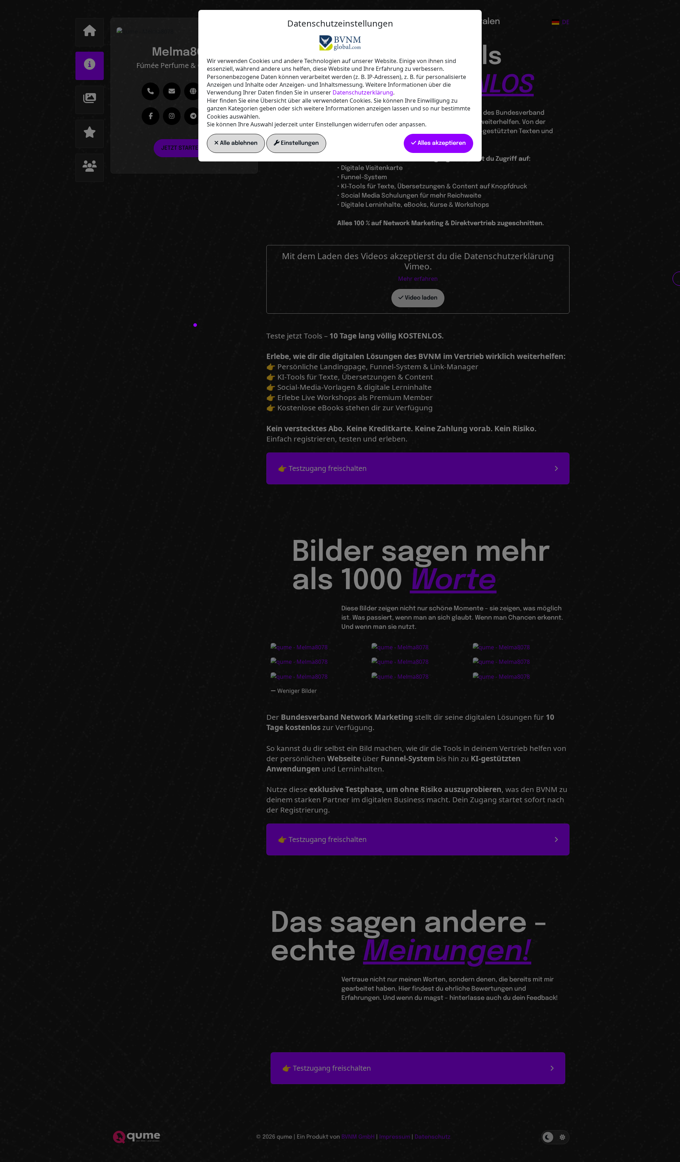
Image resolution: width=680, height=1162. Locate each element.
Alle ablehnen (238, 143)
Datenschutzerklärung (363, 92)
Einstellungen (299, 143)
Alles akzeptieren (441, 143)
